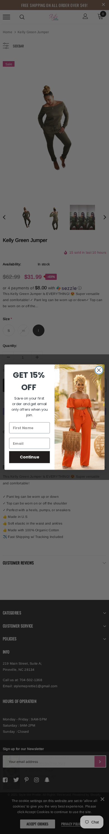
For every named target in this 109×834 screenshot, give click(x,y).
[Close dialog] (99, 370)
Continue (29, 457)
